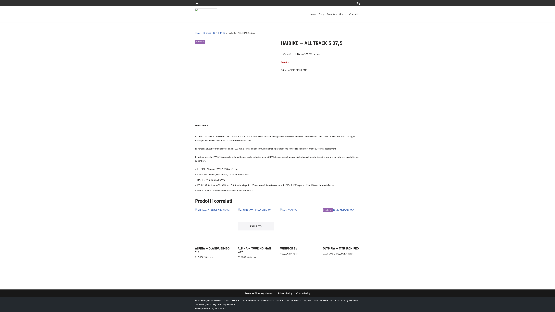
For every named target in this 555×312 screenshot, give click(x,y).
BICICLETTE (209, 33)
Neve (197, 308)
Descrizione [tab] (201, 125)
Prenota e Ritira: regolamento (259, 293)
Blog (321, 14)
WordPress (220, 308)
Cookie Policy (303, 293)
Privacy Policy (285, 293)
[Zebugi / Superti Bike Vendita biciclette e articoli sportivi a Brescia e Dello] (206, 14)
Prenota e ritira (335, 14)
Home (312, 14)
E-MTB (221, 33)
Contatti (353, 14)
